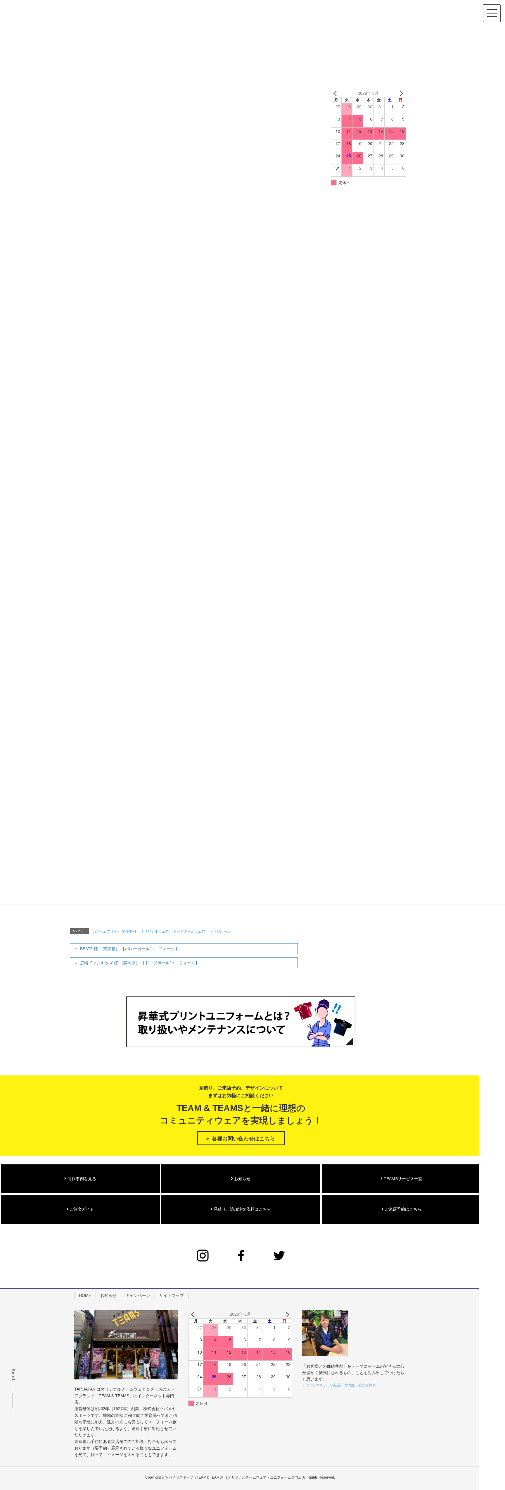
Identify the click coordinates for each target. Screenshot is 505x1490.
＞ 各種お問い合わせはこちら (240, 1139)
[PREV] (336, 93)
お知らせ (241, 1178)
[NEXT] (400, 93)
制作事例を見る (81, 1178)
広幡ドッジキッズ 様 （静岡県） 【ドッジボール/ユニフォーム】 (139, 962)
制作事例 (129, 931)
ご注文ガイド (81, 1209)
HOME (85, 1295)
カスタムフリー (105, 931)
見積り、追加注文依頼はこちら (241, 1209)
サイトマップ (171, 1295)
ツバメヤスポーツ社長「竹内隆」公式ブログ (341, 1385)
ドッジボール (220, 931)
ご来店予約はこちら (402, 1209)
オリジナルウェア (155, 931)
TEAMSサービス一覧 (402, 1178)
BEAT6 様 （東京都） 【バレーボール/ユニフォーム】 (129, 948)
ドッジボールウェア (189, 931)
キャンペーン (138, 1295)
